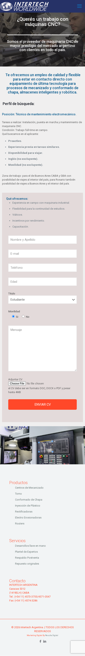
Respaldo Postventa (27, 557)
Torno (18, 493)
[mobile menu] (79, 6)
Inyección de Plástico (27, 505)
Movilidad (14, 311)
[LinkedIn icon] (44, 641)
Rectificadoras (23, 511)
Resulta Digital (51, 635)
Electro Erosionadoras (28, 517)
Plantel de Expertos (26, 551)
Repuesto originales (27, 563)
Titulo (11, 293)
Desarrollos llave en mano (30, 545)
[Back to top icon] (76, 647)
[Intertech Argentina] (24, 6)
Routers (19, 523)
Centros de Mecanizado (29, 487)
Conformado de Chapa (28, 499)
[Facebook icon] (40, 641)
